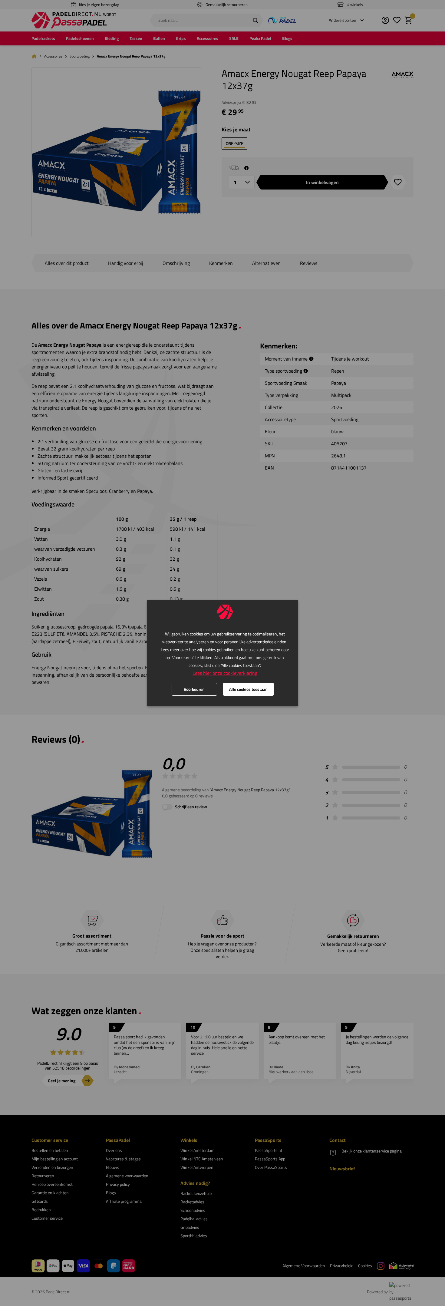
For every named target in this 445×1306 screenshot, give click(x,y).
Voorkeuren (194, 689)
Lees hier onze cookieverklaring (225, 673)
